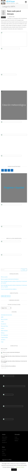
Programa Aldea (4, 337)
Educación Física (4, 326)
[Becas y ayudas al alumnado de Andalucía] (1, 352)
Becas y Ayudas (4, 319)
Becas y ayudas (4, 277)
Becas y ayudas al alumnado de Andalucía (9, 279)
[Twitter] (2, 170)
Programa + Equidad (14, 187)
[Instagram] (12, 170)
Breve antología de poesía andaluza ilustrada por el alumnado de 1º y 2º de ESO (14, 361)
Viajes (2, 342)
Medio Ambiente (4, 330)
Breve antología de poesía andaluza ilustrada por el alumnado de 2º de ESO (14, 356)
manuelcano (11, 16)
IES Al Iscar (10, 1)
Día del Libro (3, 324)
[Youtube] (8, 170)
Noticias (2, 333)
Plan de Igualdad (4, 335)
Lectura (2, 328)
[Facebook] (5, 170)
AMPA (3, 296)
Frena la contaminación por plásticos (8, 289)
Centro (3, 434)
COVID (8, 296)
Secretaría (3, 339)
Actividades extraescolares (6, 315)
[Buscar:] (14, 269)
